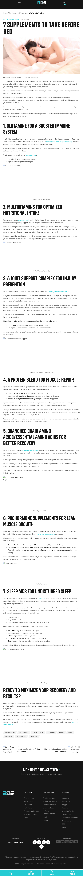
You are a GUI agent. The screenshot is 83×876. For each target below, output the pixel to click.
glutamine (8, 736)
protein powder (38, 732)
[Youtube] (41, 846)
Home (5, 13)
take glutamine (30, 155)
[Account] (31, 872)
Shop (10, 874)
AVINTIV (65, 864)
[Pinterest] (48, 842)
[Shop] (10, 872)
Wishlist (72, 874)
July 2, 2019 (25, 19)
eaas (70, 732)
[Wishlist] (72, 872)
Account (31, 874)
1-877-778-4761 (16, 842)
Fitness (16, 19)
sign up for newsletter (40, 769)
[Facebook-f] (35, 842)
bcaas (61, 732)
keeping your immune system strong (59, 141)
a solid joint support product (59, 292)
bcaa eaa (51, 732)
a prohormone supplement (45, 534)
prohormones (10, 732)
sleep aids (34, 736)
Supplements (13, 13)
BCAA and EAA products (30, 450)
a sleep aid (41, 598)
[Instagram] (39, 842)
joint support (23, 732)
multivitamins (23, 220)
